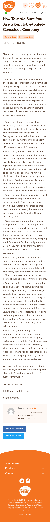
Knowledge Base (26, 37)
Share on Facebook (14, 428)
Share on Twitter (13, 435)
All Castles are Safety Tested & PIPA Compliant (27, 13)
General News (10, 37)
